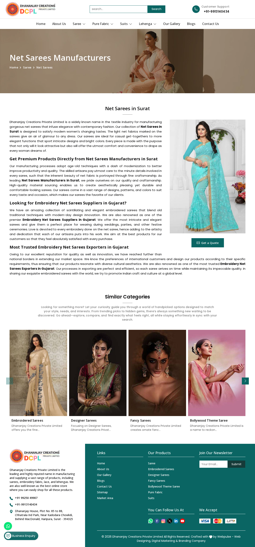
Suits (124, 24)
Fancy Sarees (140, 420)
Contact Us (210, 24)
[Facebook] (156, 520)
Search (156, 9)
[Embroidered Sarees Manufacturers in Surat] (38, 373)
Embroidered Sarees (27, 420)
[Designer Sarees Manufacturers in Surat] (98, 373)
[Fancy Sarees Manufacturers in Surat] (157, 373)
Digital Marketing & (165, 541)
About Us (59, 24)
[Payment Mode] (217, 520)
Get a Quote (210, 243)
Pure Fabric (101, 24)
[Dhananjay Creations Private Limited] (30, 9)
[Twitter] (169, 520)
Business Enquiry (23, 536)
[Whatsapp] (150, 520)
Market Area (105, 498)
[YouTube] (182, 520)
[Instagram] (163, 520)
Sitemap (102, 492)
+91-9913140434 (216, 11)
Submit (236, 464)
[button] (245, 381)
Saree (77, 24)
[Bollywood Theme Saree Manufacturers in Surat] (217, 373)
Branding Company (192, 541)
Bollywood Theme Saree (209, 420)
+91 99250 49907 (26, 498)
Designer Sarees (84, 420)
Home (40, 24)
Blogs (191, 24)
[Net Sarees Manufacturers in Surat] (207, 176)
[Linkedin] (176, 520)
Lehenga (146, 24)
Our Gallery (171, 24)
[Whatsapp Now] (8, 526)
